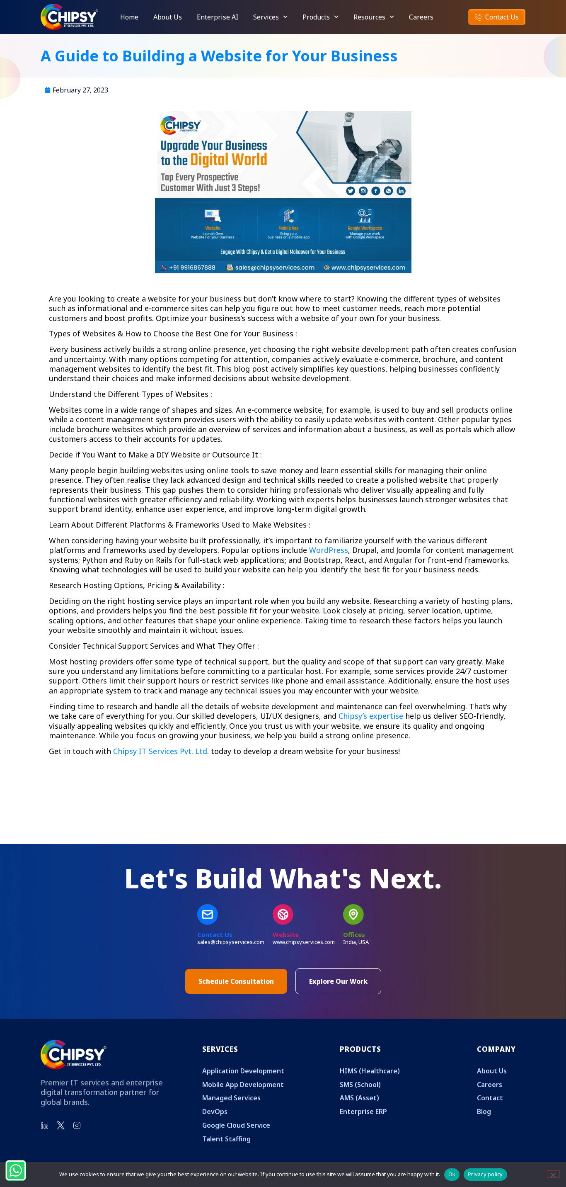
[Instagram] (77, 1125)
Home (129, 17)
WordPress (328, 550)
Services (266, 17)
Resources (369, 17)
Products (316, 17)
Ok (452, 1174)
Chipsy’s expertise (371, 716)
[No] (553, 1174)
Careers (421, 17)
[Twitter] (61, 1125)
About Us (167, 17)
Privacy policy (485, 1174)
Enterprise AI (217, 17)
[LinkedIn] (45, 1125)
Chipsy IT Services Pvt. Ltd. (161, 751)
